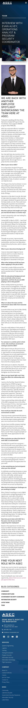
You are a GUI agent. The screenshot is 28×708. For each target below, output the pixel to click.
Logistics (4, 648)
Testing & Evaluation (7, 653)
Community (5, 591)
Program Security (6, 655)
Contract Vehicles (7, 673)
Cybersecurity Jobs (7, 594)
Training (4, 650)
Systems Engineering (7, 646)
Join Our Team (6, 677)
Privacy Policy (5, 682)
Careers (4, 675)
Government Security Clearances (12, 597)
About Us (4, 670)
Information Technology (8, 660)
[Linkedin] (17, 637)
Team (4, 16)
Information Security (8, 599)
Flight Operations (6, 662)
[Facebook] (4, 637)
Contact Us (5, 680)
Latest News (5, 602)
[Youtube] (12, 637)
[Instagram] (8, 637)
